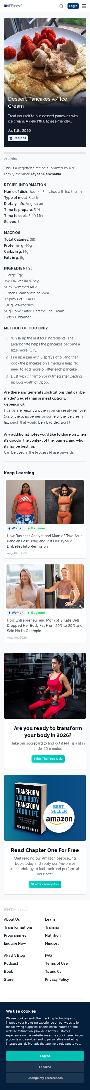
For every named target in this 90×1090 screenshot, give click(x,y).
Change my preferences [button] (45, 1078)
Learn (50, 919)
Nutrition (52, 935)
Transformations (18, 927)
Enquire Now (15, 943)
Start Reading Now (45, 884)
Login (73, 6)
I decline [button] (45, 1067)
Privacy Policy (57, 980)
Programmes (15, 935)
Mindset (52, 943)
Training (52, 927)
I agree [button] (45, 1056)
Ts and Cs (53, 972)
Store (9, 980)
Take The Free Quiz (48, 759)
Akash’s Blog (14, 955)
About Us (12, 919)
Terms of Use (56, 963)
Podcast (11, 963)
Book (8, 972)
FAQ (48, 955)
